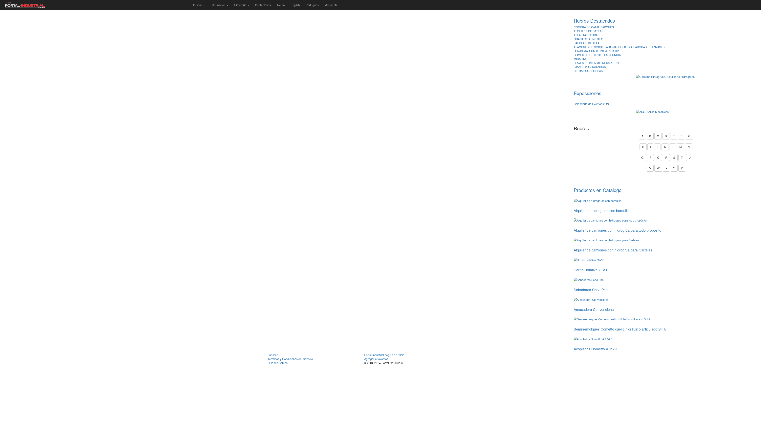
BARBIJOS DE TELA (586, 43)
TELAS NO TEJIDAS (586, 35)
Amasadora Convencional (594, 309)
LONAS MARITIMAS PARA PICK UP (596, 51)
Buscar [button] (198, 5)
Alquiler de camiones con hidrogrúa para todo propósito (617, 230)
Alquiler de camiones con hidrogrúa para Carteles (613, 249)
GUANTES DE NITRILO (588, 39)
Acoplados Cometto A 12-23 (596, 348)
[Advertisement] (285, 30)
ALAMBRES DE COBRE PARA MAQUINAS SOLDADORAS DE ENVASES (619, 47)
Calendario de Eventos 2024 (591, 104)
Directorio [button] (240, 5)
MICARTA (580, 59)
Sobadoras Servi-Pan (591, 289)
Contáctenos (263, 5)
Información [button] (218, 5)
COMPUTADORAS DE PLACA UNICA (597, 55)
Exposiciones (587, 93)
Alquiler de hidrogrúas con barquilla (602, 210)
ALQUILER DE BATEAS (588, 31)
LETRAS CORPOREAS (588, 71)
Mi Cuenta (331, 5)
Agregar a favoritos (376, 359)
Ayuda (281, 5)
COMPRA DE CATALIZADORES (594, 27)
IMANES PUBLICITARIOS (590, 67)
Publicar (273, 355)
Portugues (312, 5)
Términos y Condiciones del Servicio (290, 359)
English (295, 5)
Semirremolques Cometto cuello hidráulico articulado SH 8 (620, 329)
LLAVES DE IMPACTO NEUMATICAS (597, 63)
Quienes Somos (278, 363)
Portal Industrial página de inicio (384, 355)
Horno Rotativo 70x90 (591, 269)
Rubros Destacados (594, 20)
